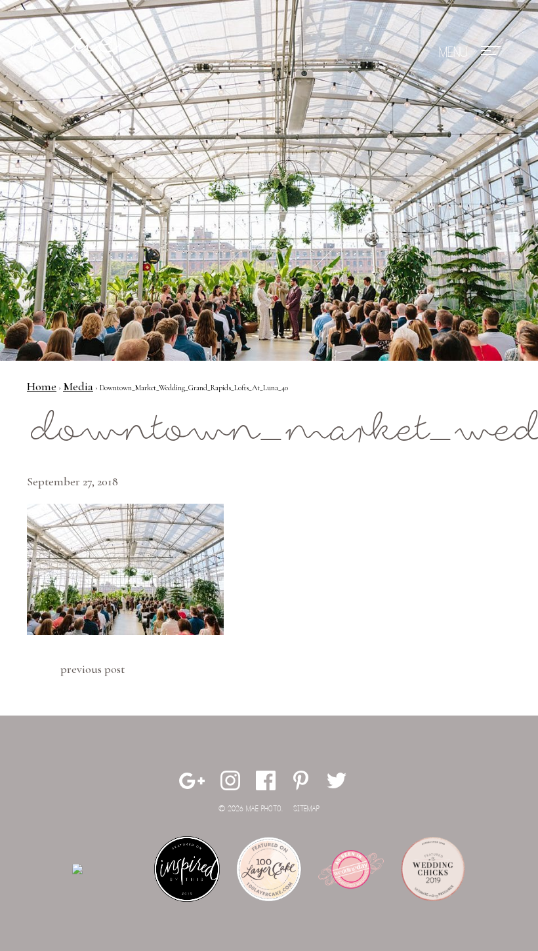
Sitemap (306, 809)
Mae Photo (76, 52)
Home (41, 386)
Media (78, 386)
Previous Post (92, 669)
